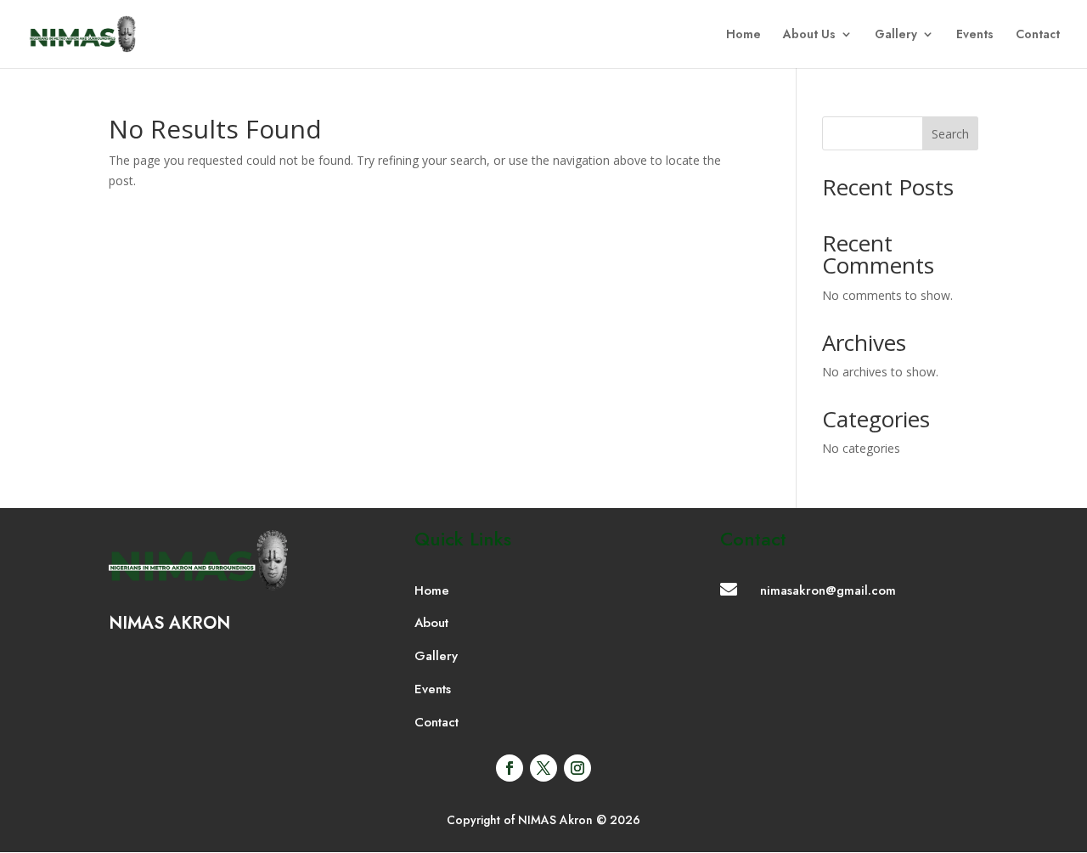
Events (975, 35)
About (431, 622)
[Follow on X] (543, 768)
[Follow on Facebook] (509, 768)
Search (950, 134)
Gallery (896, 35)
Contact (1038, 35)
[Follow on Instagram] (577, 768)
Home (743, 35)
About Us (809, 35)
